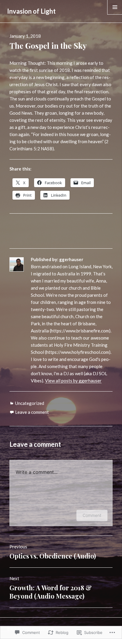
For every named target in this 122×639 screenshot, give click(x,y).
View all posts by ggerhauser (73, 380)
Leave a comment (32, 412)
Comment (92, 515)
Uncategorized (29, 403)
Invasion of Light (31, 11)
